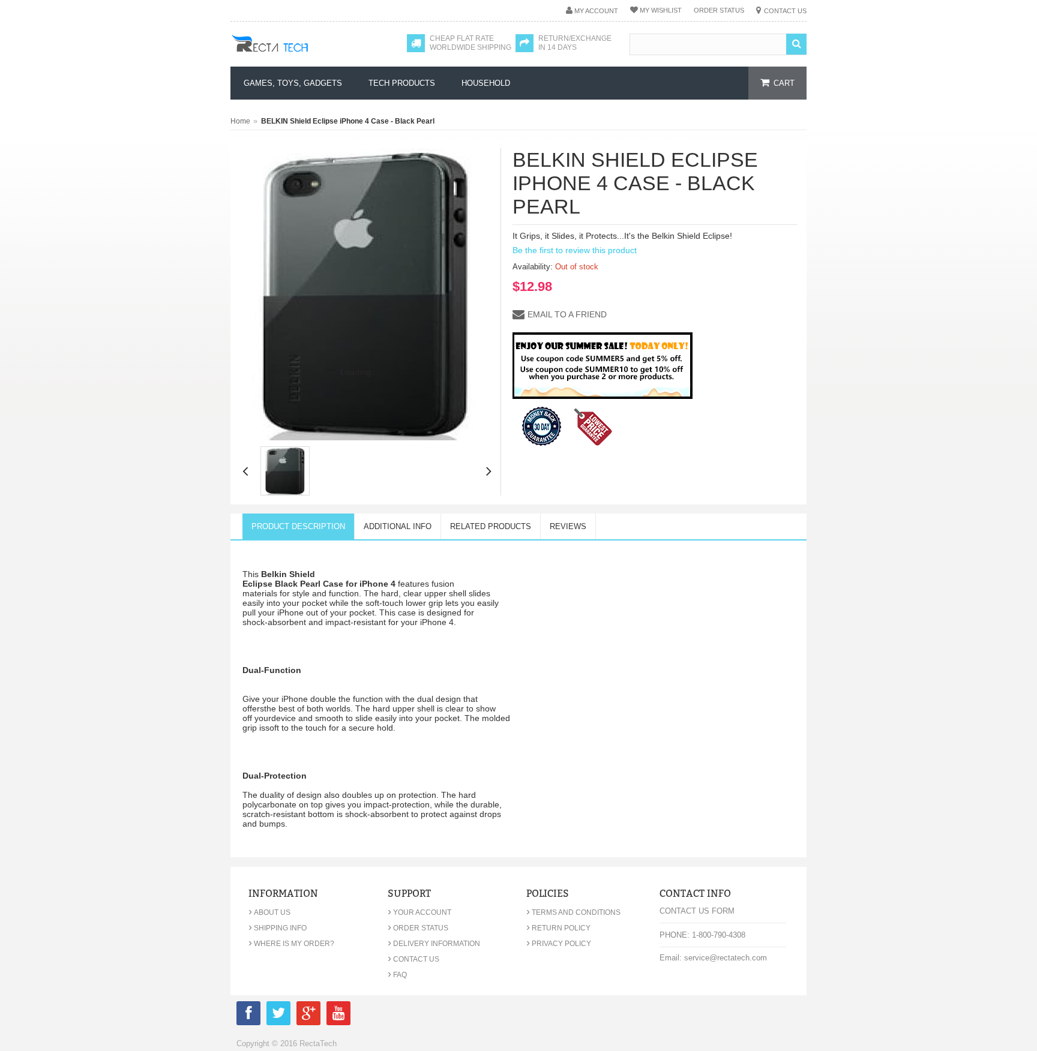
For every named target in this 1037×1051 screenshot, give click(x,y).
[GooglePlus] (308, 1015)
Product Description (298, 526)
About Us (269, 912)
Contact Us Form (697, 910)
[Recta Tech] (296, 55)
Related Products (490, 526)
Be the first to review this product (574, 250)
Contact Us (785, 10)
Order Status (719, 10)
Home (240, 121)
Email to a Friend (567, 314)
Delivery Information (434, 943)
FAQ (397, 975)
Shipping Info (277, 928)
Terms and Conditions (573, 912)
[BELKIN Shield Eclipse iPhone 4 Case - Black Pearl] (285, 471)
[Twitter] (278, 1015)
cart (784, 83)
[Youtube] (338, 1015)
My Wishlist (661, 10)
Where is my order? (291, 943)
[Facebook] (248, 1015)
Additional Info (397, 526)
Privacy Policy (558, 943)
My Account (596, 10)
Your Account (419, 912)
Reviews (568, 526)
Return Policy (558, 928)
